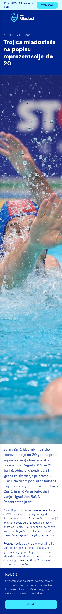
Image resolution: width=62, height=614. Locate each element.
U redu (31, 604)
